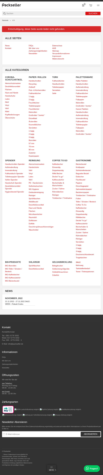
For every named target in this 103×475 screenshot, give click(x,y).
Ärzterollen (33, 122)
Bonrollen (32, 140)
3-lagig (31, 137)
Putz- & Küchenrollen (37, 90)
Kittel (7, 111)
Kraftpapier (80, 167)
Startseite (5, 20)
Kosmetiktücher (35, 125)
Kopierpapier (34, 156)
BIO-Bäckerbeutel (12, 281)
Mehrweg (79, 265)
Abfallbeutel (33, 202)
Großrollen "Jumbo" (36, 115)
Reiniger (32, 195)
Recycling (32, 84)
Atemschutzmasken (13, 83)
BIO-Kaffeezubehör (12, 278)
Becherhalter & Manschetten (58, 184)
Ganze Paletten (82, 109)
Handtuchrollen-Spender (15, 164)
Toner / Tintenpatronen (85, 272)
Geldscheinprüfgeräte (60, 269)
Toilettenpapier (34, 106)
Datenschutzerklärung (36, 426)
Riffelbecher (80, 217)
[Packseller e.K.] (11, 5)
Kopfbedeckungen (12, 115)
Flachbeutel (80, 180)
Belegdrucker (57, 266)
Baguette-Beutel (82, 173)
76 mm (31, 147)
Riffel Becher (57, 173)
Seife (54, 93)
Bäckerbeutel (81, 164)
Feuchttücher (34, 103)
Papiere (79, 183)
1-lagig (31, 96)
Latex (7, 99)
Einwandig (56, 167)
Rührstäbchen (57, 192)
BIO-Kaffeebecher (12, 275)
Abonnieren (90, 434)
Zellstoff (32, 87)
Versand (19, 460)
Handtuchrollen (35, 81)
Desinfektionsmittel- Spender (13, 187)
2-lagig (31, 100)
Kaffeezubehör (58, 180)
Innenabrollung (82, 90)
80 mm (31, 150)
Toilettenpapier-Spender (14, 177)
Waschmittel (33, 230)
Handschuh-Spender (13, 183)
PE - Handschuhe (36, 183)
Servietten (33, 128)
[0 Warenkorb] (90, 5)
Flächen (8, 90)
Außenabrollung (82, 87)
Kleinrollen (33, 112)
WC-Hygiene (34, 189)
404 (13, 20)
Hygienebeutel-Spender (14, 192)
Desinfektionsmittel (12, 86)
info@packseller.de (15, 344)
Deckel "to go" (57, 177)
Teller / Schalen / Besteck (86, 202)
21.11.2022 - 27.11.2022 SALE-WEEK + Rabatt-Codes (17, 302)
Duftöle (31, 224)
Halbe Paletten (82, 81)
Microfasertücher (35, 214)
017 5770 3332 (13, 338)
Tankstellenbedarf (83, 268)
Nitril (7, 102)
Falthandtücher (35, 93)
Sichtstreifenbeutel (83, 170)
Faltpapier (80, 100)
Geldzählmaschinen (60, 272)
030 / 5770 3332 (12, 336)
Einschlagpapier (82, 186)
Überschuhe (10, 118)
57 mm (31, 143)
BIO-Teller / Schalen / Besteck (13, 270)
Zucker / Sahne (58, 189)
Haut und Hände (11, 93)
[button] (99, 314)
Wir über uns (6, 361)
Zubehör (32, 153)
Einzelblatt (33, 118)
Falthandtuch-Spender (14, 173)
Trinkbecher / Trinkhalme (62, 198)
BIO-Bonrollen (10, 266)
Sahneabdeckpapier (84, 189)
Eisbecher (80, 177)
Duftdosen (33, 220)
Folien (78, 199)
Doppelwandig (58, 170)
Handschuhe (10, 96)
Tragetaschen (81, 258)
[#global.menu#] (98, 5)
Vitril (7, 108)
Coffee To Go (81, 205)
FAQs (4, 357)
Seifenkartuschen (36, 186)
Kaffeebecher (57, 164)
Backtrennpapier (82, 192)
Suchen (93, 13)
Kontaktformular (8, 332)
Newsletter (5, 368)
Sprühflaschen (34, 199)
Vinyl (7, 105)
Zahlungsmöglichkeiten (10, 364)
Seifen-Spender (11, 180)
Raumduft (33, 217)
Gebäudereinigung (36, 192)
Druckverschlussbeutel (85, 254)
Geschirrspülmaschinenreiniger (41, 227)
